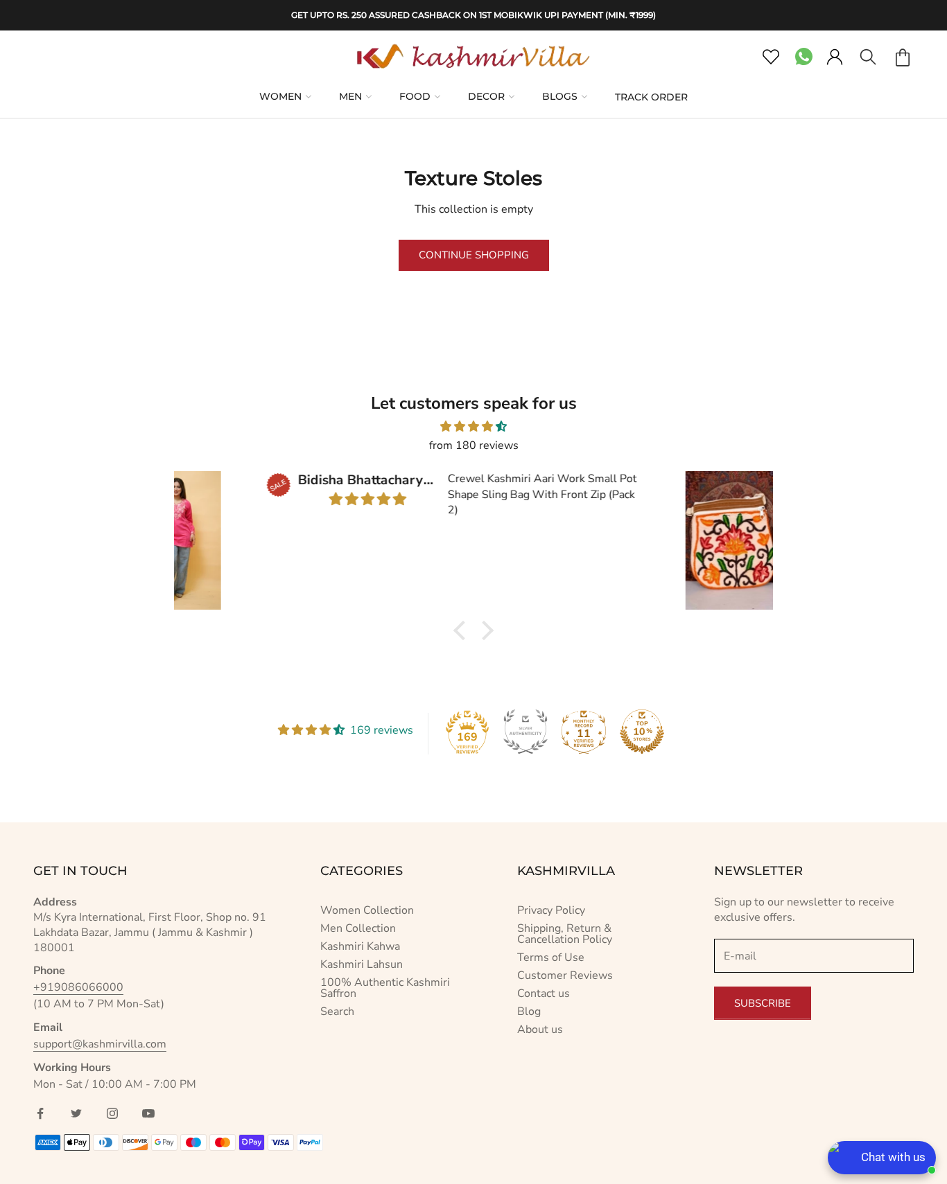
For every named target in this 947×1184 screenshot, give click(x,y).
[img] (473, 426)
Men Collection (358, 928)
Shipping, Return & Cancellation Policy (564, 934)
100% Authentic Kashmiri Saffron (385, 988)
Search (337, 1011)
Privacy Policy (551, 910)
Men (350, 96)
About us (540, 1029)
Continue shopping (474, 255)
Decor (486, 96)
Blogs (559, 96)
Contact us (543, 993)
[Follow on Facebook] (40, 1113)
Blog (529, 1011)
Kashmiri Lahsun (361, 964)
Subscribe (762, 1003)
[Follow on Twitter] (76, 1113)
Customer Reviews (565, 975)
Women (280, 96)
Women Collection (367, 910)
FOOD (415, 96)
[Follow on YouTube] (148, 1113)
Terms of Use (550, 957)
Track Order (651, 97)
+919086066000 (78, 987)
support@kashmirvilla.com (99, 1044)
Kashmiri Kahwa (360, 946)
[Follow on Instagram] (112, 1113)
